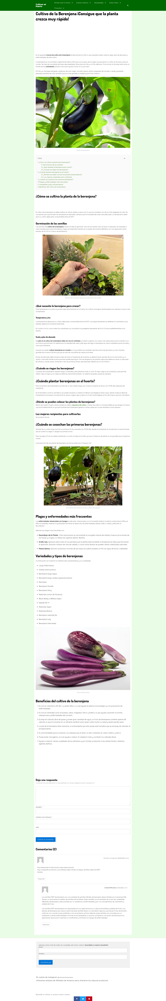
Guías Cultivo (113, 3)
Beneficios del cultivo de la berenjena (52, 187)
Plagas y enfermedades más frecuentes (53, 182)
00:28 (127, 858)
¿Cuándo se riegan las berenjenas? (54, 170)
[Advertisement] (83, 38)
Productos (58, 8)
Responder (41, 879)
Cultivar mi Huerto (41, 5)
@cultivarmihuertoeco (65, 977)
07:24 (125, 888)
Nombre (39, 807)
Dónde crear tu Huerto (62, 3)
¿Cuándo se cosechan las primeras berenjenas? (55, 179)
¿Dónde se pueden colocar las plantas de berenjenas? (61, 175)
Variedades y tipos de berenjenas (50, 184)
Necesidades (98, 3)
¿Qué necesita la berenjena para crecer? (56, 167)
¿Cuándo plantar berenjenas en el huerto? (53, 172)
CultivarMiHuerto (110, 888)
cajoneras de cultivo (79, 405)
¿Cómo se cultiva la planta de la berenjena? (54, 162)
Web (37, 827)
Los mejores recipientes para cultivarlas (56, 177)
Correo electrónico (44, 817)
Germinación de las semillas (52, 165)
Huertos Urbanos (82, 3)
